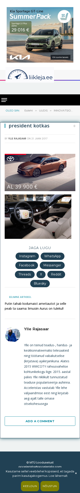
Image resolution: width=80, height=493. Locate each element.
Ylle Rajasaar (17, 138)
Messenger (52, 265)
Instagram (27, 256)
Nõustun (50, 486)
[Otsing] (74, 87)
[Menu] (4, 100)
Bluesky (40, 283)
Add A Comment (40, 421)
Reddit (56, 274)
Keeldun (30, 486)
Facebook (26, 265)
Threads (24, 274)
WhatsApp (52, 256)
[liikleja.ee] (39, 75)
